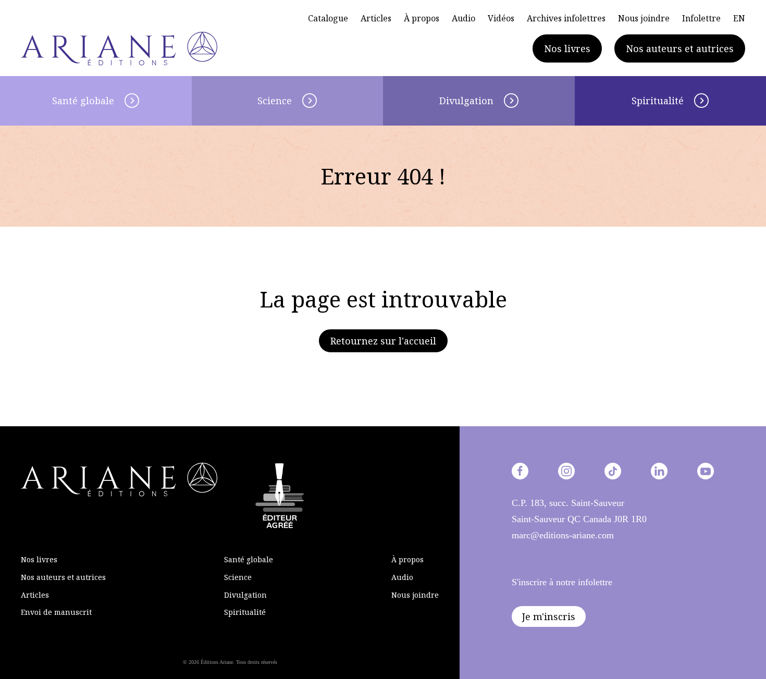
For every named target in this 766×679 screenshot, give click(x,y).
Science (274, 100)
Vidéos (501, 18)
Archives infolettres (566, 18)
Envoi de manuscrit (56, 612)
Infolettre (701, 18)
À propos (421, 18)
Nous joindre (644, 18)
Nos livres (567, 48)
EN (739, 18)
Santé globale (83, 100)
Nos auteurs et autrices (680, 48)
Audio (463, 18)
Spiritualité (245, 612)
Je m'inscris (548, 616)
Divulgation (466, 100)
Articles (376, 18)
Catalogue (328, 18)
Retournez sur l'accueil (383, 341)
